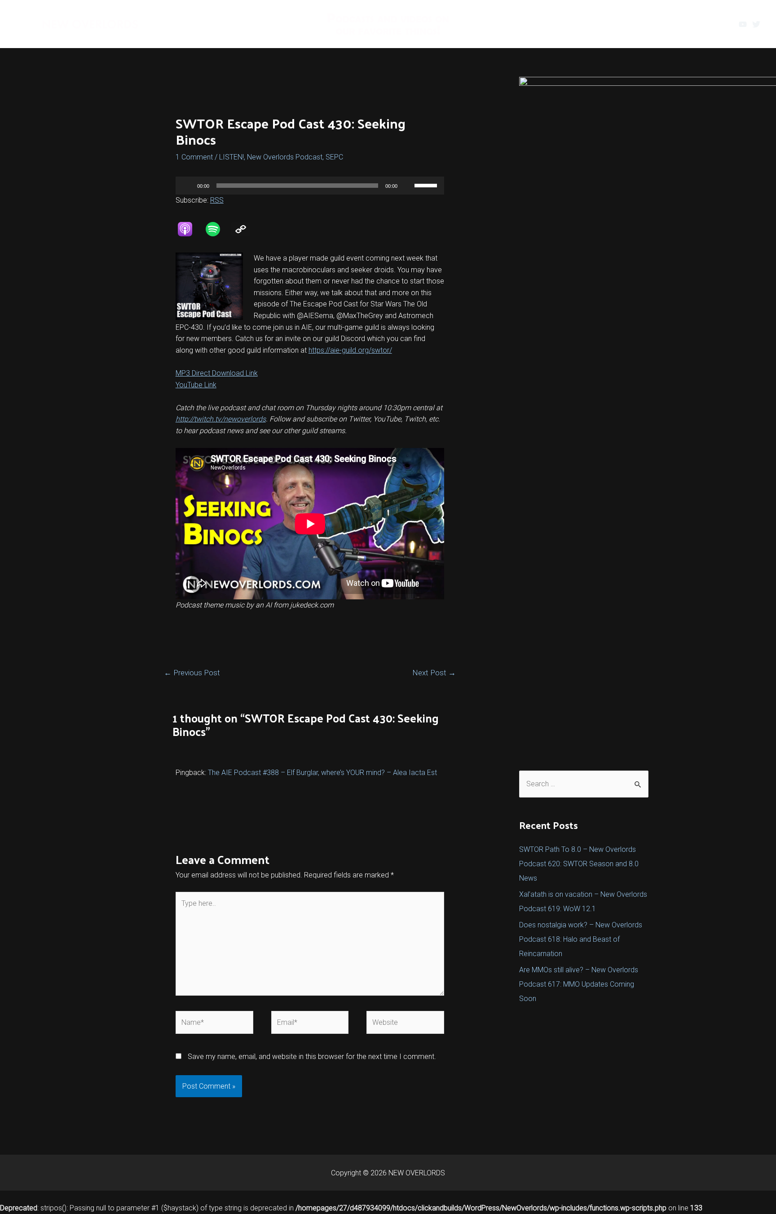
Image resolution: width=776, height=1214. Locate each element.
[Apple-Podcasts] (189, 229)
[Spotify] (217, 229)
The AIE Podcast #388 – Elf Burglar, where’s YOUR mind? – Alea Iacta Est (322, 772)
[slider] (427, 185)
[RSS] (245, 229)
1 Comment (194, 157)
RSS (217, 200)
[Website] (405, 1024)
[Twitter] (756, 24)
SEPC (334, 157)
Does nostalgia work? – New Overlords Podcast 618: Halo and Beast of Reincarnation (580, 939)
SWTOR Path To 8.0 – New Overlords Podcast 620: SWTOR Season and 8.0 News (579, 863)
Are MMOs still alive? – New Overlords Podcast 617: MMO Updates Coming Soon (578, 984)
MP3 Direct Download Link (217, 373)
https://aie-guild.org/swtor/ (350, 350)
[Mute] (407, 185)
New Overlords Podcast (284, 157)
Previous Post (192, 672)
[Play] (187, 185)
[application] (310, 186)
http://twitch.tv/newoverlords (221, 419)
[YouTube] (743, 24)
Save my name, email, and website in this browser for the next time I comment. (312, 1056)
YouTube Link (196, 385)
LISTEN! (231, 157)
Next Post (434, 672)
